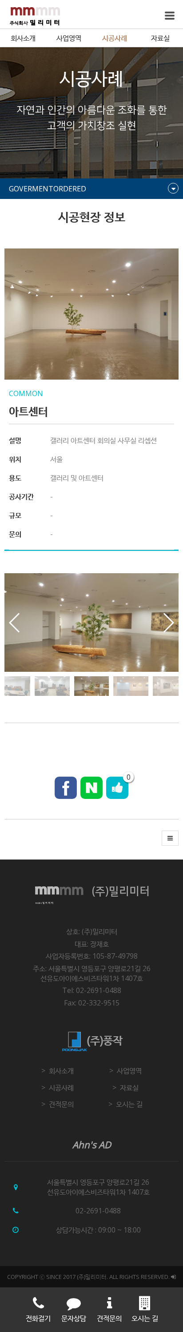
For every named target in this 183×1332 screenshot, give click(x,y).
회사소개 (23, 38)
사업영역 (68, 38)
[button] (168, 623)
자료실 (160, 38)
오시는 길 (129, 1104)
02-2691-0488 (98, 1211)
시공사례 (114, 38)
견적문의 (61, 1104)
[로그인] (173, 1277)
